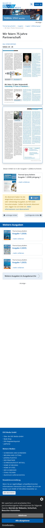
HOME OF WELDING (11, 465)
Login (35, 197)
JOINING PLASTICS (10, 458)
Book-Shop (7, 439)
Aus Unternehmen (9, 44)
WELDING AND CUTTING (12, 455)
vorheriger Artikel (11, 215)
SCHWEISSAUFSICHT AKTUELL (14, 463)
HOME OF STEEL (9, 468)
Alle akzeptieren (23, 520)
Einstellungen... (8, 525)
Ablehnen (22, 515)
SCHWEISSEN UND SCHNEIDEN (15, 453)
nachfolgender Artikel (32, 215)
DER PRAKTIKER (9, 460)
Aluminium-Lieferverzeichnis (14, 475)
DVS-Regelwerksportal (12, 441)
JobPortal (7, 444)
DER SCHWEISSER (10, 470)
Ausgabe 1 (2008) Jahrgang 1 (33, 26)
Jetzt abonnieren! (9, 493)
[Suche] (31, 4)
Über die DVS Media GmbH (13, 436)
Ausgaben (20, 26)
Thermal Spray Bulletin (9, 26)
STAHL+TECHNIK (10, 472)
